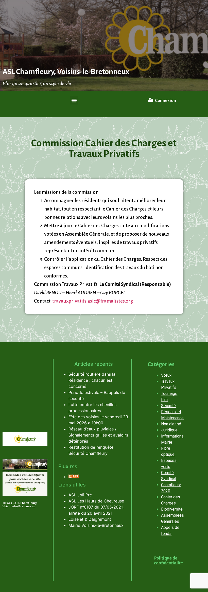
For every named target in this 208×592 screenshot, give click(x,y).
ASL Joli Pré (80, 494)
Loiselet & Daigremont (89, 519)
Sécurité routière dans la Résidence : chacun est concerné (91, 380)
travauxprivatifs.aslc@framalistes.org (92, 301)
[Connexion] (150, 99)
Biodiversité (172, 509)
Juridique (169, 430)
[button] (74, 100)
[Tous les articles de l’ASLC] (73, 476)
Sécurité (168, 405)
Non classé (171, 424)
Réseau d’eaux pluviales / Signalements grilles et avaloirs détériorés (98, 435)
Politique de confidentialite (168, 560)
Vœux (166, 375)
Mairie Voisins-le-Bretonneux (96, 525)
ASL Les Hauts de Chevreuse (96, 500)
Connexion (165, 100)
